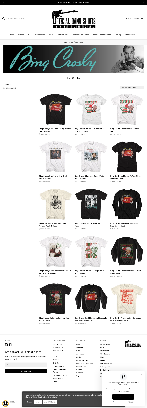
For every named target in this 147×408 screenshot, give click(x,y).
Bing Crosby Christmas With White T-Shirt (126, 130)
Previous (3, 2)
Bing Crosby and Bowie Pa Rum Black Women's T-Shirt (125, 177)
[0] (142, 19)
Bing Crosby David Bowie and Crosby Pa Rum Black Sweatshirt (91, 319)
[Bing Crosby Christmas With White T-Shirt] (127, 109)
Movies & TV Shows (81, 35)
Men (12, 35)
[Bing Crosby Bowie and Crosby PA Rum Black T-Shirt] (55, 109)
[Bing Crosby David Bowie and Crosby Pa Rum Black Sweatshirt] (91, 299)
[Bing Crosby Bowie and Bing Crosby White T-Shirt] (55, 157)
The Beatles (105, 354)
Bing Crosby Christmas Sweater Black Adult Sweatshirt (125, 272)
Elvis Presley (105, 344)
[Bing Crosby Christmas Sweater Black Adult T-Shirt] (55, 299)
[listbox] (135, 87)
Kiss (102, 357)
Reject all (38, 402)
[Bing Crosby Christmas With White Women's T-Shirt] (91, 109)
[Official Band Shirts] (73, 18)
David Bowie (105, 370)
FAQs (55, 356)
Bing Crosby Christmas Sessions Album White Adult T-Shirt (55, 272)
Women (21, 35)
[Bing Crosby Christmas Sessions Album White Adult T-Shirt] (55, 251)
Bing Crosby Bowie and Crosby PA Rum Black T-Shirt (55, 130)
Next (143, 2)
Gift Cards (57, 363)
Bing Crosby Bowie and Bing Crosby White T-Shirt (53, 177)
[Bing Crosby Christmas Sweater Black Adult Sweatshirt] (127, 251)
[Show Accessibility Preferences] (5, 404)
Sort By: (124, 87)
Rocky (102, 360)
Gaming (118, 35)
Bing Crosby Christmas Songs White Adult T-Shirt (89, 272)
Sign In (136, 18)
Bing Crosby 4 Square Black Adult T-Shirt (90, 224)
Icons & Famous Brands (102, 35)
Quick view (56, 121)
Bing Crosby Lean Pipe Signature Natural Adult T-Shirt (52, 224)
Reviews (56, 360)
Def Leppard (105, 367)
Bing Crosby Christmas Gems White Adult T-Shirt (89, 177)
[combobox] (19, 18)
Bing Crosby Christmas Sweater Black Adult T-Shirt (54, 319)
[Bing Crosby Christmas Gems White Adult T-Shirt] (91, 157)
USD (128, 18)
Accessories (40, 35)
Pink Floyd (104, 351)
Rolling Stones (106, 363)
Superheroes (130, 35)
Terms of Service (59, 375)
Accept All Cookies (50, 402)
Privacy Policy (58, 366)
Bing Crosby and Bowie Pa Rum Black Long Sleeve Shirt (125, 224)
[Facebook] (10, 344)
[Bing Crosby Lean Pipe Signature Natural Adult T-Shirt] (55, 204)
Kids (30, 35)
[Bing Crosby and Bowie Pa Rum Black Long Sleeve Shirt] (127, 204)
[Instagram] (6, 344)
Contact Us (57, 344)
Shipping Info (58, 347)
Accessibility (58, 378)
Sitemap (56, 382)
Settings (29, 402)
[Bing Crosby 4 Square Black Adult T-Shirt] (91, 204)
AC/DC (103, 347)
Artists (52, 35)
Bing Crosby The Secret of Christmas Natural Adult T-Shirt (125, 319)
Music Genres (64, 35)
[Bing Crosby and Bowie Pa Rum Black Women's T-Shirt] (127, 157)
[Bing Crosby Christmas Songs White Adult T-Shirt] (91, 251)
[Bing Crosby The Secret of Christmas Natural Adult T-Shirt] (127, 299)
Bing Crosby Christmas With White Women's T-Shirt (89, 130)
